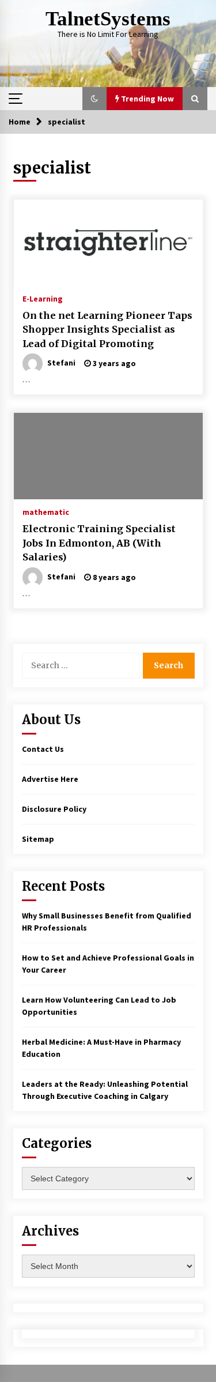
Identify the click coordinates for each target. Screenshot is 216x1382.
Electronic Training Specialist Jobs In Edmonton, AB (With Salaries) (99, 543)
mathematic (45, 511)
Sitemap (38, 839)
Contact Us (43, 749)
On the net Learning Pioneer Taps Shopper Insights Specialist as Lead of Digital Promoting (107, 329)
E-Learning (42, 298)
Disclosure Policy (54, 809)
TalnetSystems (108, 18)
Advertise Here (50, 779)
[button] (94, 98)
